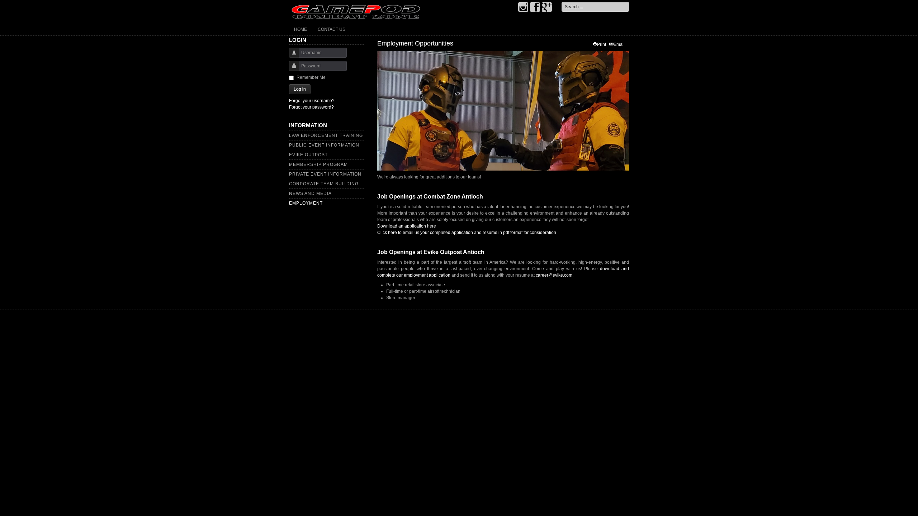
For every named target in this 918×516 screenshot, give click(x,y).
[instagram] (523, 7)
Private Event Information (325, 174)
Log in (300, 89)
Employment (306, 203)
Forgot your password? (311, 107)
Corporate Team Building (324, 183)
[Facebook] (535, 7)
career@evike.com (554, 275)
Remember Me (311, 77)
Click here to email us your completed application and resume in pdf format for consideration (466, 232)
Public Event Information (324, 145)
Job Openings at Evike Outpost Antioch (430, 252)
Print (601, 44)
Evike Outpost (308, 154)
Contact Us (331, 29)
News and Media (310, 193)
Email (619, 44)
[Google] (547, 7)
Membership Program (318, 164)
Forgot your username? (312, 100)
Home (300, 29)
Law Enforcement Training (326, 135)
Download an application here (406, 226)
